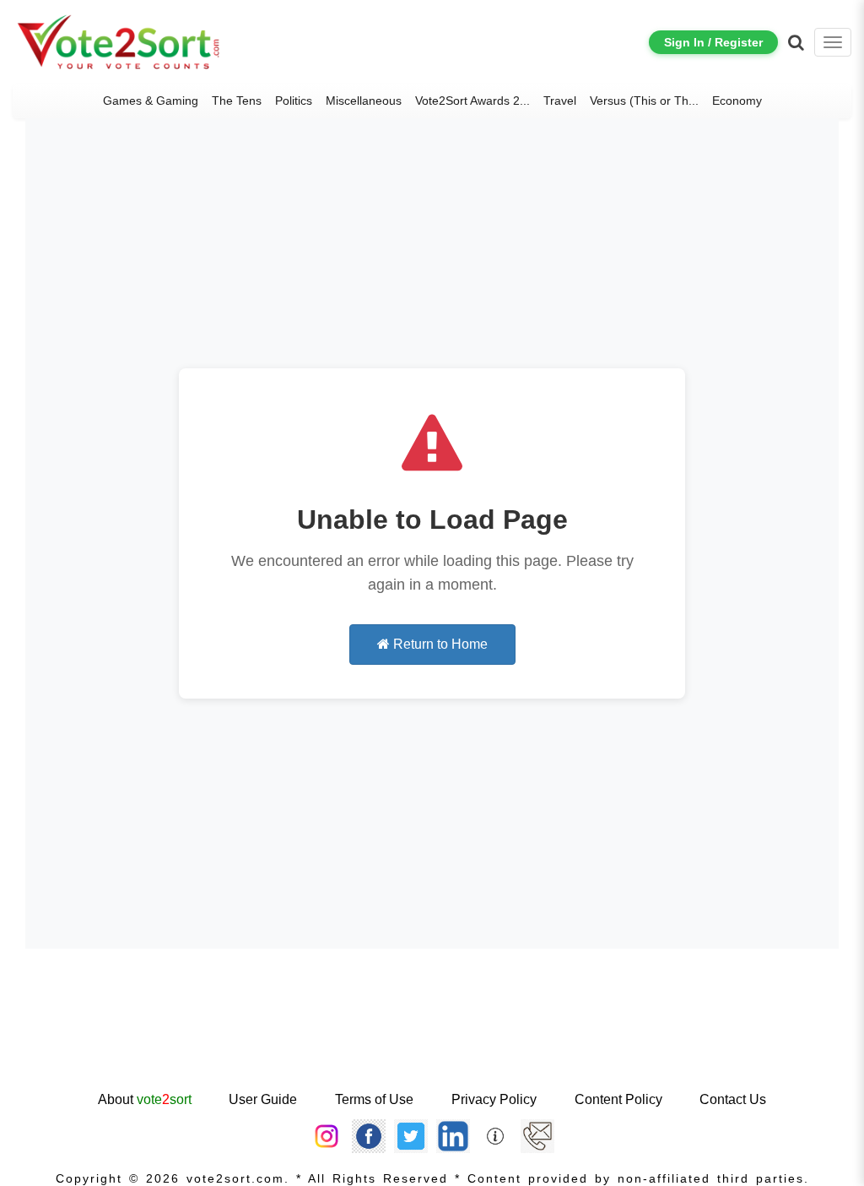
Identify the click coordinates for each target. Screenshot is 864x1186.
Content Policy (618, 1099)
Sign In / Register (713, 42)
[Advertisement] (432, 1034)
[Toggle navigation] (832, 42)
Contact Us (732, 1099)
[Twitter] (411, 1135)
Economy (737, 100)
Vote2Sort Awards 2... (472, 100)
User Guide (263, 1099)
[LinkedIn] (453, 1135)
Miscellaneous (364, 100)
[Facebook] (369, 1135)
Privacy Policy (494, 1099)
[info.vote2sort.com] (495, 1135)
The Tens (237, 100)
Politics (293, 100)
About (145, 1099)
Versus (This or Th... (644, 100)
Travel (559, 100)
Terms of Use (374, 1099)
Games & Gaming (150, 100)
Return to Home (439, 644)
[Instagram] (326, 1135)
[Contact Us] (537, 1135)
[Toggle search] (796, 42)
